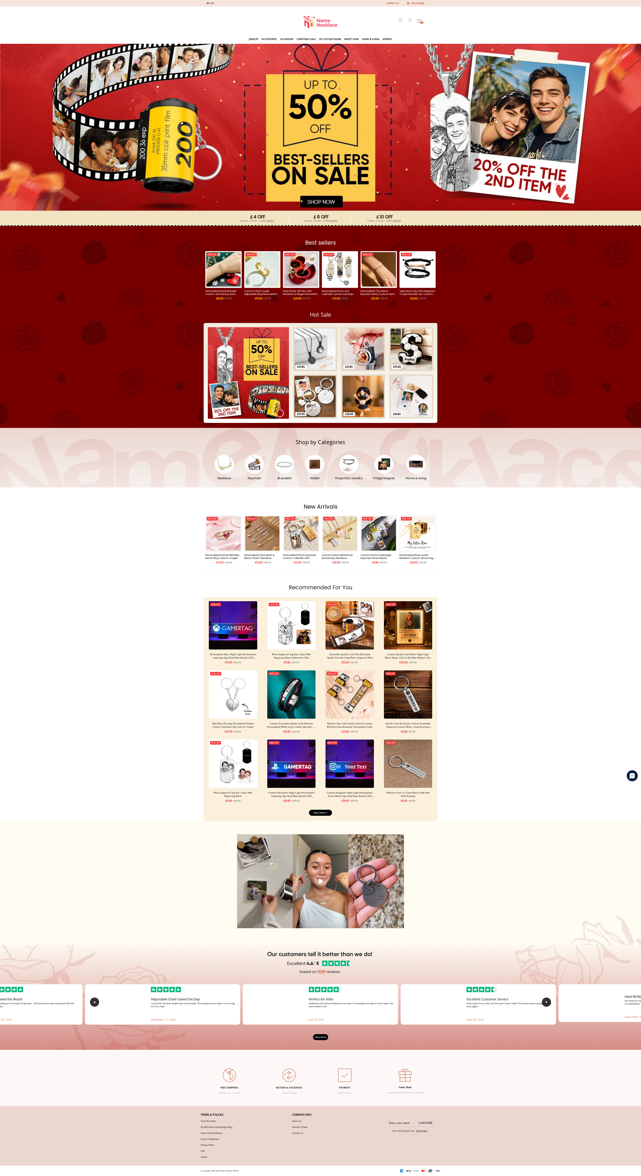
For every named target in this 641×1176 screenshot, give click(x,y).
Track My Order (208, 1121)
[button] (94, 1002)
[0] (419, 20)
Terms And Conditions (212, 1133)
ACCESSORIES (269, 39)
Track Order (417, 3)
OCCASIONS (286, 39)
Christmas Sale (306, 39)
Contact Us (297, 1133)
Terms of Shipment (210, 1139)
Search (204, 1156)
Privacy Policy (207, 1144)
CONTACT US (392, 3)
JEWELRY (253, 39)
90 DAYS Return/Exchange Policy (217, 1127)
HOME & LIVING (370, 39)
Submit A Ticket (299, 1127)
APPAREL (387, 39)
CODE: (266, 221)
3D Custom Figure (330, 39)
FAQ (203, 1150)
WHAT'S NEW (351, 39)
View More (321, 1037)
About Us (296, 1121)
